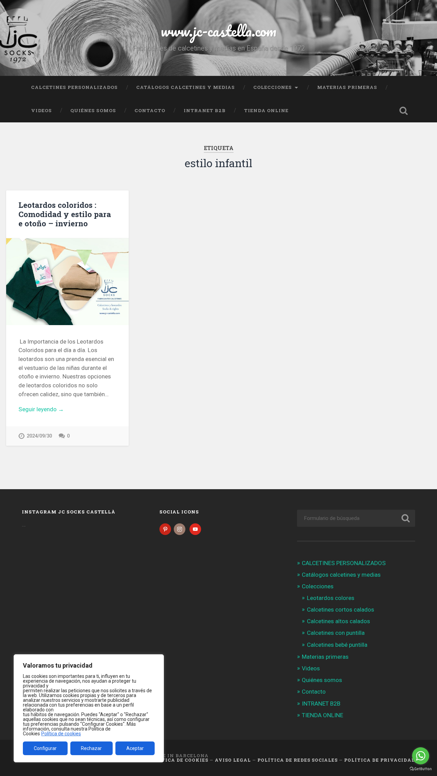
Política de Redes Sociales (297, 760)
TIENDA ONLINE (266, 110)
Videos (41, 110)
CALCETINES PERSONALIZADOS (74, 87)
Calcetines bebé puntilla (337, 644)
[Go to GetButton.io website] (421, 769)
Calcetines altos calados (338, 621)
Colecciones (272, 87)
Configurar (45, 748)
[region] (89, 708)
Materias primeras (347, 87)
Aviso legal (233, 760)
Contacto (150, 110)
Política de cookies (61, 733)
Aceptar (135, 748)
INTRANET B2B (205, 110)
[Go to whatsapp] (420, 755)
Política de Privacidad (379, 760)
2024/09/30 (39, 436)
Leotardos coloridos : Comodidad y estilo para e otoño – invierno (64, 214)
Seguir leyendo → (41, 409)
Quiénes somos (93, 110)
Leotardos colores (330, 597)
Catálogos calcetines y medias (185, 87)
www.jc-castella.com (218, 30)
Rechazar (91, 748)
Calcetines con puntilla (336, 632)
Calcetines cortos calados (340, 609)
